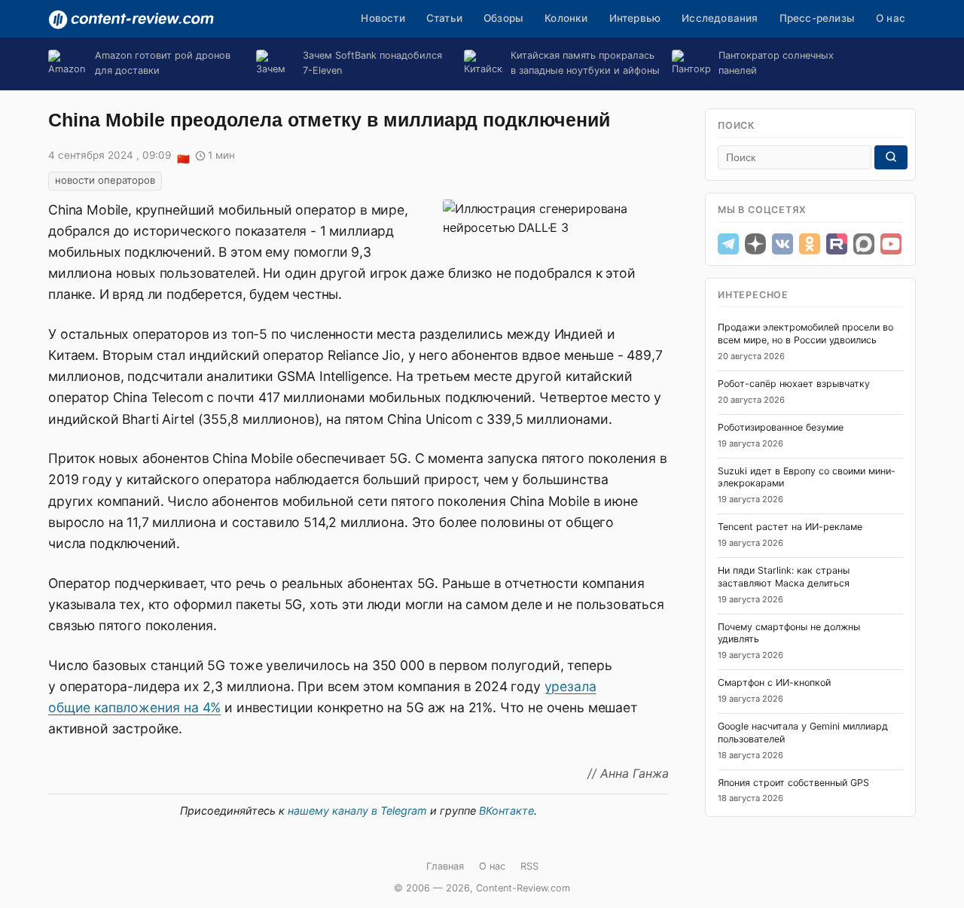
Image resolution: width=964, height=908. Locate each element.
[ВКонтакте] (782, 243)
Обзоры (503, 18)
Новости (382, 18)
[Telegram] (728, 243)
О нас (890, 18)
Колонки (566, 18)
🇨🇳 (183, 156)
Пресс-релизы (817, 18)
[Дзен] (755, 243)
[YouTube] (890, 243)
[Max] (863, 243)
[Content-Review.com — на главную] (131, 19)
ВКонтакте (506, 810)
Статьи (444, 18)
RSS (529, 866)
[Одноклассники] (809, 243)
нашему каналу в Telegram (357, 810)
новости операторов (105, 180)
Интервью (635, 18)
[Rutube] (836, 243)
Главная (445, 866)
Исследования (720, 18)
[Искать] (891, 157)
